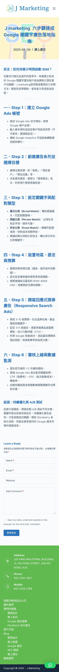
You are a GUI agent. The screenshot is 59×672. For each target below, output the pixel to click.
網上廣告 (40, 49)
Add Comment (15, 491)
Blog (6, 633)
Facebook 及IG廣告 (19, 625)
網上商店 (13, 617)
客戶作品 (9, 629)
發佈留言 (11, 532)
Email (10, 470)
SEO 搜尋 (13, 650)
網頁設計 (13, 613)
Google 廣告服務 (17, 621)
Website (10, 480)
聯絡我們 (9, 658)
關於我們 (9, 604)
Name (10, 460)
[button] (50, 665)
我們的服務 (10, 608)
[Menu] (54, 8)
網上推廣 (13, 641)
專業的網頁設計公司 (15, 600)
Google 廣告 (15, 645)
